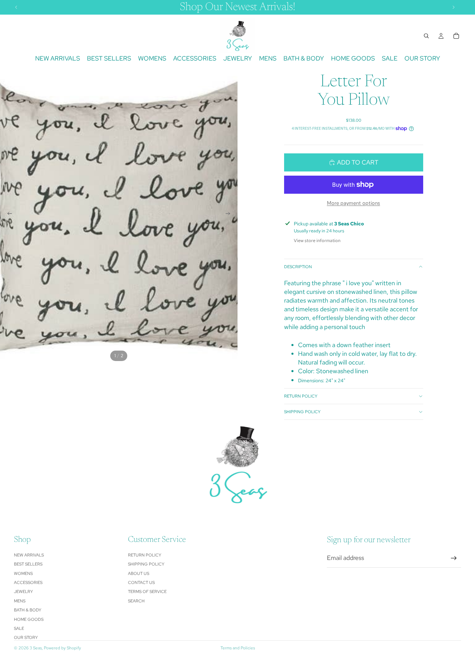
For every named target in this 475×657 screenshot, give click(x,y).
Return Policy (300, 396)
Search (136, 601)
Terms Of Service (147, 591)
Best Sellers (28, 564)
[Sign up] (453, 558)
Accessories (28, 582)
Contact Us (141, 582)
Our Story (26, 637)
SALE (19, 628)
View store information (317, 240)
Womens (23, 573)
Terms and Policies (237, 648)
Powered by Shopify (62, 648)
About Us (138, 573)
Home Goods (28, 619)
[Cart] (456, 35)
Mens (19, 601)
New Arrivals (29, 555)
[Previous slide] (7, 215)
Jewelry (23, 591)
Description (298, 267)
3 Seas (36, 648)
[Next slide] (230, 215)
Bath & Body (27, 610)
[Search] (426, 35)
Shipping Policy (302, 412)
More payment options (353, 203)
